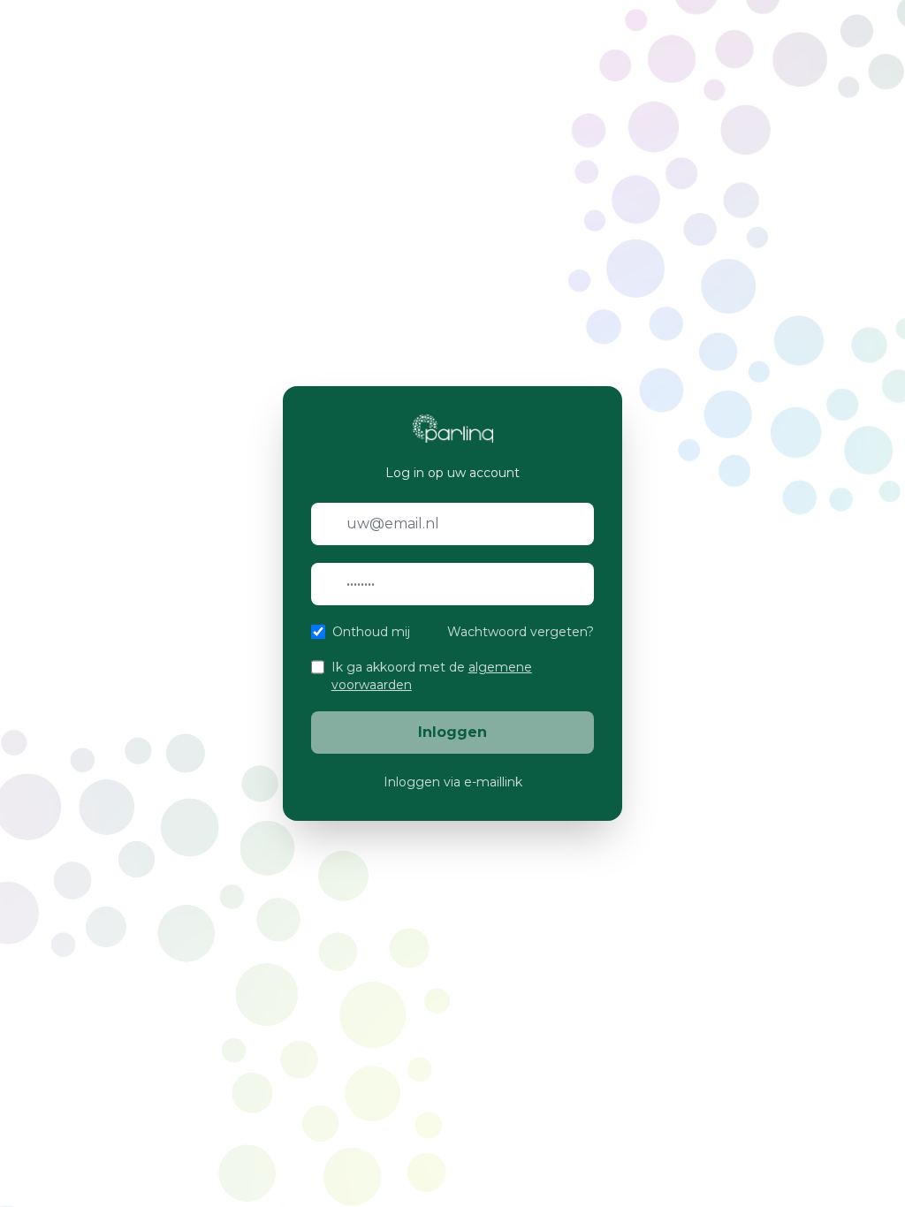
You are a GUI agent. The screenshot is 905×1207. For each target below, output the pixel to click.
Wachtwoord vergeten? (520, 632)
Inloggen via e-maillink (453, 782)
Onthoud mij (371, 632)
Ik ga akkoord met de (431, 676)
